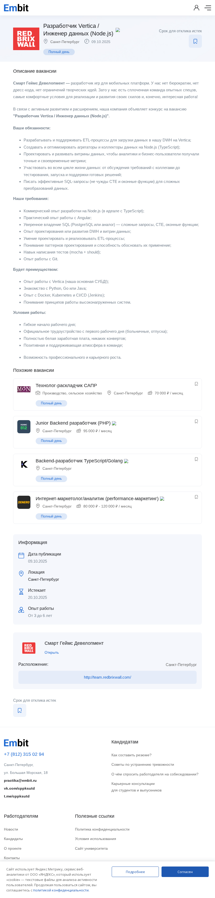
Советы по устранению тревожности (142, 764)
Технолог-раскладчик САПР (66, 385)
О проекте (13, 848)
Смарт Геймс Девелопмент (74, 643)
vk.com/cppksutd (19, 788)
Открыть (52, 652)
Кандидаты (13, 839)
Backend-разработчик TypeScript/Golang (79, 460)
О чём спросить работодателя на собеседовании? (154, 774)
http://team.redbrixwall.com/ (107, 677)
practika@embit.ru (20, 780)
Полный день (59, 52)
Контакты (12, 858)
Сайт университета (91, 848)
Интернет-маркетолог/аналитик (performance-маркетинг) (97, 498)
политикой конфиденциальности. (61, 890)
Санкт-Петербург (64, 42)
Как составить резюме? (131, 755)
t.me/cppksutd (17, 796)
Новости (11, 829)
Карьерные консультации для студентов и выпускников (136, 786)
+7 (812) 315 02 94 (24, 754)
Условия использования (95, 839)
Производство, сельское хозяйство (72, 393)
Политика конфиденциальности (102, 829)
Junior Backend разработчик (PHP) (73, 423)
